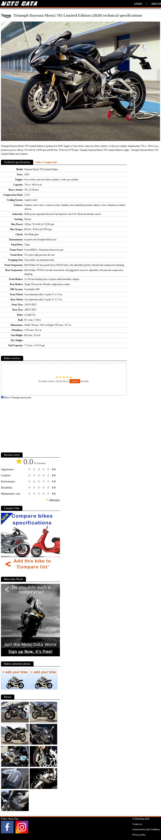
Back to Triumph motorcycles (17, 397)
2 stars (34, 469)
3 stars (39, 469)
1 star (29, 469)
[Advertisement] (30, 424)
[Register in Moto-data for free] (30, 655)
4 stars (44, 469)
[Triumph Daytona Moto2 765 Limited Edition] (15, 721)
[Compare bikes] (30, 570)
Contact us (137, 824)
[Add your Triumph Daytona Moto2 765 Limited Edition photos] (15, 688)
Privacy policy (139, 834)
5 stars (48, 469)
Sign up (156, 4)
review (75, 381)
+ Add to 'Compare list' (45, 162)
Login (138, 4)
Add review (54, 500)
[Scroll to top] (150, 825)
